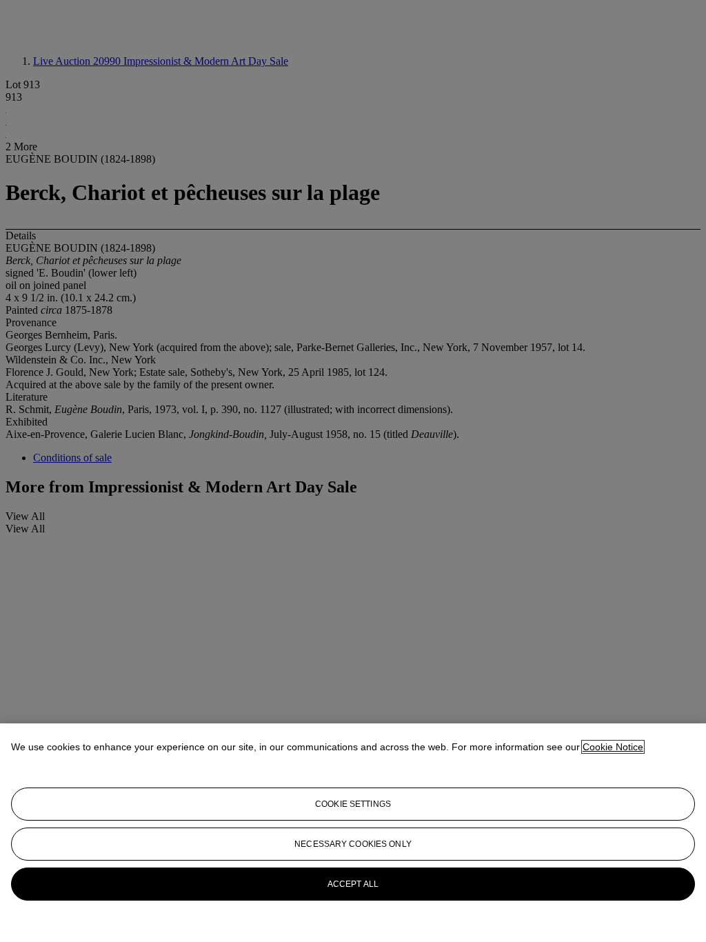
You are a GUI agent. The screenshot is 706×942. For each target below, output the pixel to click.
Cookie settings (353, 804)
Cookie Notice (613, 746)
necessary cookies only (353, 844)
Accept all (353, 884)
